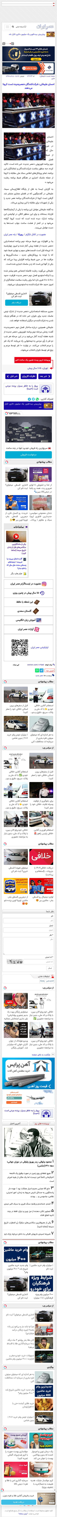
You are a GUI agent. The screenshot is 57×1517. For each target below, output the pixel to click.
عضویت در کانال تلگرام (36, 234)
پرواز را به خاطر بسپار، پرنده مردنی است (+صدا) (21, 387)
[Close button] (54, 1490)
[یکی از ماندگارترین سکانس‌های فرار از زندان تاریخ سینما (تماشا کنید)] (16, 536)
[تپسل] (6, 413)
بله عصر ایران (10, 234)
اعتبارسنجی (50, 981)
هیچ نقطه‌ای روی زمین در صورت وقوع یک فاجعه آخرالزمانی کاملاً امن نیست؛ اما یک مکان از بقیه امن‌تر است (30, 1177)
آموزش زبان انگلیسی (26, 620)
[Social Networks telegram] (29, 399)
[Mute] (12, 440)
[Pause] (8, 440)
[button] (10, 43)
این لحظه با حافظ (24, 602)
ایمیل (51, 925)
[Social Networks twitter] (33, 399)
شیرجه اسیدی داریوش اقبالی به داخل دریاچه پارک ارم (27, 1234)
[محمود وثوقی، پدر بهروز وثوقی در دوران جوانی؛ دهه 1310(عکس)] (28, 1142)
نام (52, 916)
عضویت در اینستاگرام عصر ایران (25, 584)
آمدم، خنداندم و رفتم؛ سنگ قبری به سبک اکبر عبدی (27, 1204)
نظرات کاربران (28, 376)
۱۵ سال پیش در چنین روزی (26, 593)
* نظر (51, 935)
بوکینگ (42, 981)
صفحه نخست (50, 76)
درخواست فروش (28, 455)
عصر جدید (39, 675)
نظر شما (50, 911)
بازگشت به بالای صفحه (41, 1054)
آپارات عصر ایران (26, 629)
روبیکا (20, 234)
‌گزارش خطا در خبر (50, 671)
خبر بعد (43, 376)
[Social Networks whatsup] (37, 399)
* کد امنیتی (49, 957)
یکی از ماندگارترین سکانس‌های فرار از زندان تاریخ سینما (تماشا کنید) (16, 549)
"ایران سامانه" (23, 1513)
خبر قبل (13, 376)
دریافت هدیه (18, 1502)
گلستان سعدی (24, 611)
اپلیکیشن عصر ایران (39, 647)
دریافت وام (16, 302)
